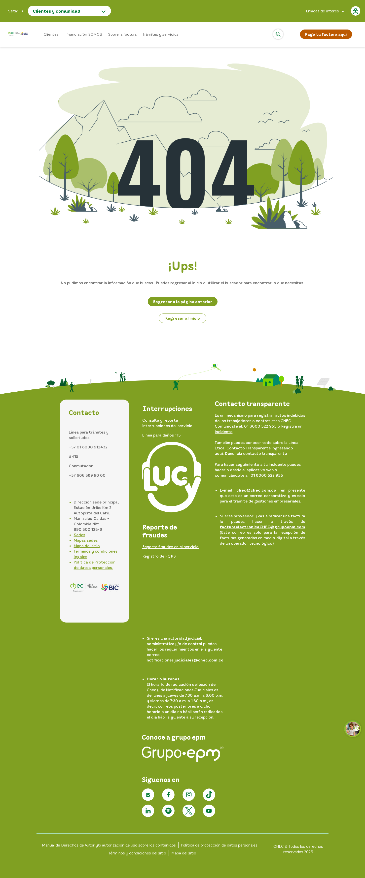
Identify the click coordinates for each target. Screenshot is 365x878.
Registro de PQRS (159, 556)
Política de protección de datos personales (219, 845)
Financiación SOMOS (83, 34)
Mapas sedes (86, 540)
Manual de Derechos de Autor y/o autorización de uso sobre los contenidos (109, 845)
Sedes (79, 534)
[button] (16, 11)
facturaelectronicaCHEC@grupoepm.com (262, 526)
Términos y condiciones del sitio (137, 852)
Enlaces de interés (322, 10)
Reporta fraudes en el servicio (170, 546)
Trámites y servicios (161, 34)
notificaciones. (185, 660)
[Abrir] (278, 34)
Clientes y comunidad (56, 11)
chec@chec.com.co (256, 490)
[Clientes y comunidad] (18, 34)
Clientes (51, 34)
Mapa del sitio (87, 545)
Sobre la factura (122, 34)
